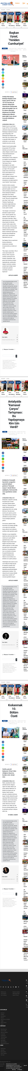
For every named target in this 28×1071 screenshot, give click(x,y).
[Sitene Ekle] (19, 987)
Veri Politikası (4, 995)
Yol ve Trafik (3, 1030)
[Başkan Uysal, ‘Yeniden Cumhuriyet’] (10, 60)
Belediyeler (3, 1016)
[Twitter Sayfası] (4, 987)
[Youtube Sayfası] (9, 987)
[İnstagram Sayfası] (6, 987)
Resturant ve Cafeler (5, 1019)
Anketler (3, 1050)
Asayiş (7, 378)
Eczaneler (3, 1034)
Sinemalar (3, 1038)
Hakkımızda (3, 992)
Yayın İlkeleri (3, 993)
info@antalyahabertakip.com (8, 339)
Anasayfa (3, 9)
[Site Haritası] (16, 987)
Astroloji (2, 1055)
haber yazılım (3, 1069)
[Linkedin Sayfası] (11, 987)
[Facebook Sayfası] (1, 987)
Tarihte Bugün (4, 1037)
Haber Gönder (16, 995)
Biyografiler (3, 1051)
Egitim (2, 1024)
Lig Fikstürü (3, 1035)
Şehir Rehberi (4, 1042)
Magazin (8, 682)
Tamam (20, 1069)
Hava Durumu (4, 1029)
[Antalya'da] (10, 443)
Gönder (16, 356)
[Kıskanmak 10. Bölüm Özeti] (10, 732)
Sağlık (2, 1021)
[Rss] (14, 987)
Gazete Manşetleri (5, 1043)
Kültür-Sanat (3, 1022)
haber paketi (3, 1067)
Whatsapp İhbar (16, 993)
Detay (14, 1069)
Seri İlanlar (3, 1040)
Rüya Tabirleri (4, 1053)
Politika (2, 1014)
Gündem (17, 3)
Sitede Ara (3, 1048)
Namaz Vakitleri (4, 1032)
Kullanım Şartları (16, 992)
